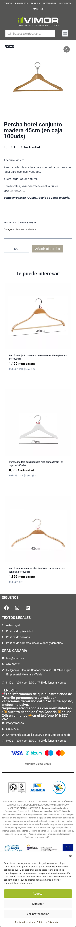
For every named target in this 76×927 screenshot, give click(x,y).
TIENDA (8, 3)
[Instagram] (17, 607)
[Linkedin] (27, 607)
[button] (70, 856)
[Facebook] (6, 607)
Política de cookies (25, 922)
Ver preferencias (38, 914)
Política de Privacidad (48, 922)
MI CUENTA (65, 3)
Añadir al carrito (47, 249)
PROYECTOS (21, 3)
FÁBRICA (35, 3)
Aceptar (38, 893)
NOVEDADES (49, 3)
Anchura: (9, 160)
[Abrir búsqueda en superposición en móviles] (30, 33)
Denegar (38, 903)
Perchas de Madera (26, 229)
